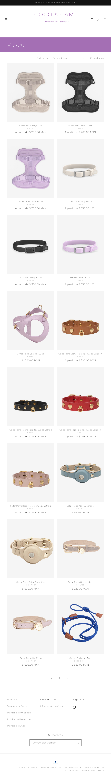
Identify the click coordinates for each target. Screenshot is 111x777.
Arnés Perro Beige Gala (30, 125)
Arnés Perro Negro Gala (80, 125)
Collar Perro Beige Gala (80, 201)
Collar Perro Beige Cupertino (30, 582)
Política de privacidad (72, 767)
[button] (6, 19)
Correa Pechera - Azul (80, 658)
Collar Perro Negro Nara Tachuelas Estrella (30, 430)
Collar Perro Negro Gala (31, 277)
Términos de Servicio (18, 706)
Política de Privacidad (19, 712)
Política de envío (72, 770)
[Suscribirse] (78, 742)
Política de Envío (16, 725)
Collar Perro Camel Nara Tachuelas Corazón (80, 354)
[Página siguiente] (67, 678)
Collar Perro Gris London (80, 582)
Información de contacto (93, 770)
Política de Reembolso (19, 719)
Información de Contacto (53, 706)
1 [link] (43, 678)
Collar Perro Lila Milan (31, 658)
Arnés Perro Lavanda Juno (30, 354)
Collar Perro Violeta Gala (80, 277)
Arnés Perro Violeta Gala (31, 201)
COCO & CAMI (32, 767)
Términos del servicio (94, 767)
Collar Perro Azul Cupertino (80, 506)
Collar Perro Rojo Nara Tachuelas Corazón (80, 430)
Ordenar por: (43, 58)
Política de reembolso (51, 767)
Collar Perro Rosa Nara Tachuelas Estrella (30, 506)
